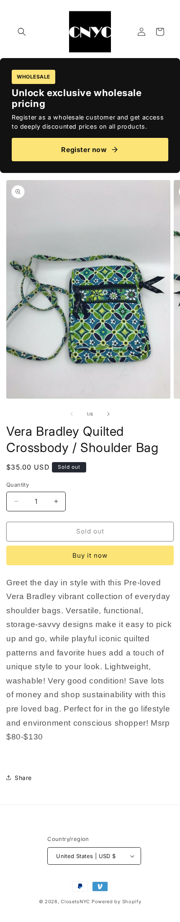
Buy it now (90, 555)
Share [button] (23, 777)
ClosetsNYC (75, 901)
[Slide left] (71, 414)
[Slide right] (108, 414)
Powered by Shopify (116, 901)
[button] (22, 32)
